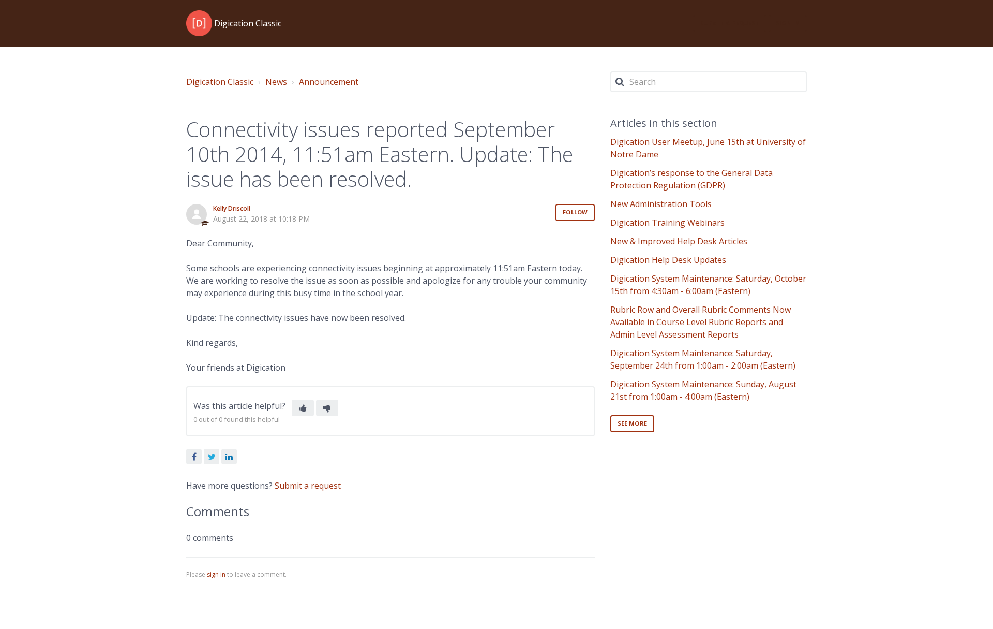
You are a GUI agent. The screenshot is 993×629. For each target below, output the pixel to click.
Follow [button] (575, 212)
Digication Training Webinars (667, 222)
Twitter (211, 456)
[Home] (199, 23)
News (276, 81)
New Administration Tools (661, 204)
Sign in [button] (788, 23)
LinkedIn (229, 456)
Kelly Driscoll (231, 208)
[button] (303, 408)
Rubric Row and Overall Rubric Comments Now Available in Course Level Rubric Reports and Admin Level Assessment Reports (700, 322)
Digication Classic (219, 81)
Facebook (194, 456)
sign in (216, 574)
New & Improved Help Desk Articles (678, 241)
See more (632, 423)
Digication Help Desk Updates (668, 260)
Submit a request (730, 23)
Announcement (328, 81)
